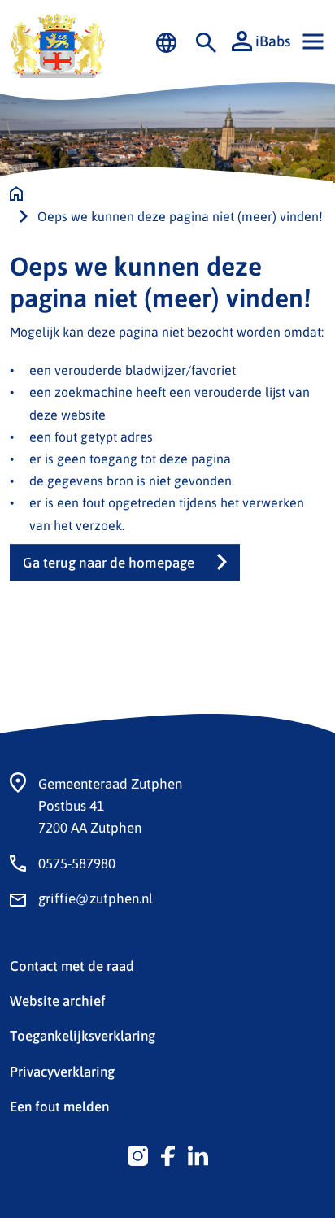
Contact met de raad (72, 965)
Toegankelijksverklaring (82, 1035)
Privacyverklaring (62, 1071)
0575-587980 (76, 863)
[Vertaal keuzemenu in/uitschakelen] (166, 41)
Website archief (58, 1000)
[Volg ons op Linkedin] (198, 1154)
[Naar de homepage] (16, 193)
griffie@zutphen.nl (95, 898)
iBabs (272, 40)
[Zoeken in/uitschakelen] (206, 41)
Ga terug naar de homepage (108, 562)
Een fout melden (59, 1106)
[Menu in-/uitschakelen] (313, 41)
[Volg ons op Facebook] (168, 1154)
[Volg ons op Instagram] (138, 1154)
